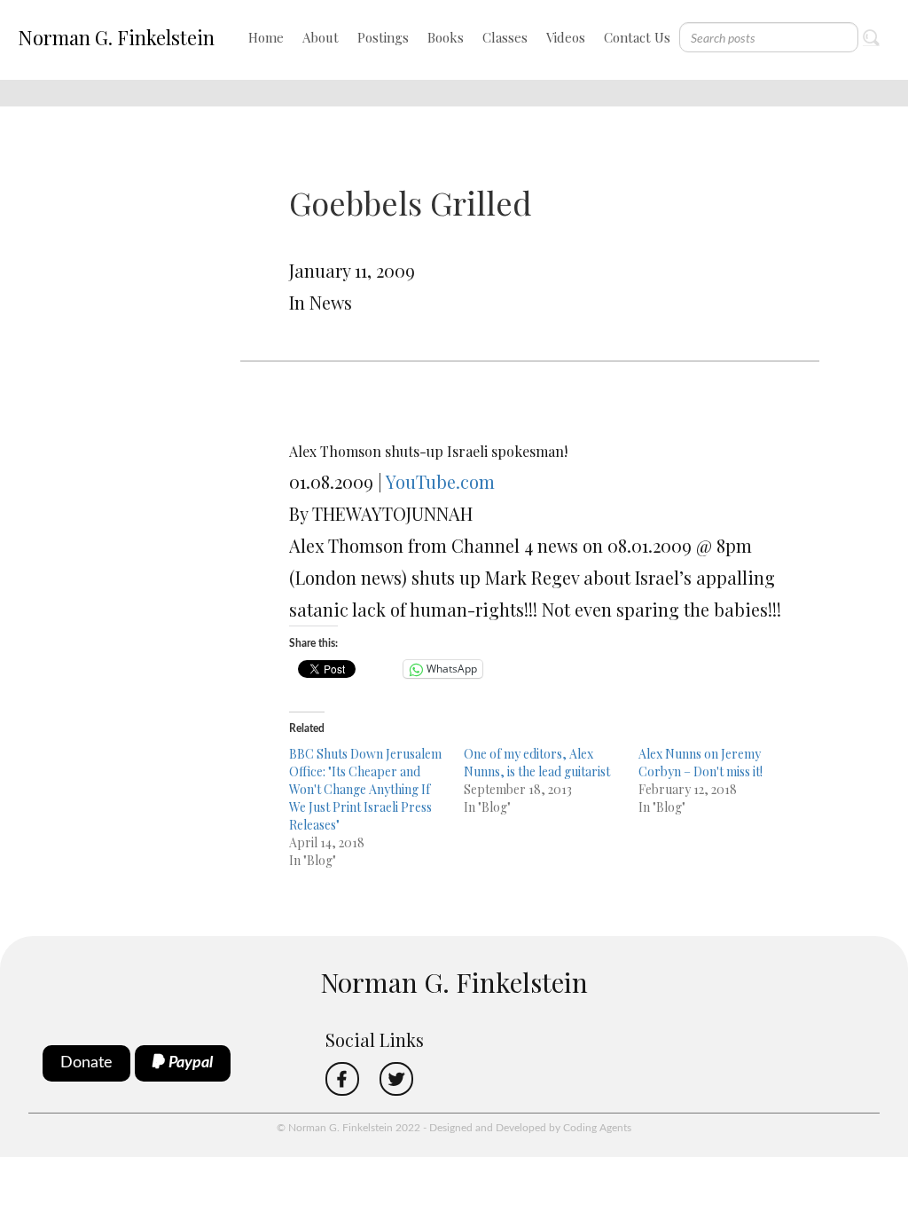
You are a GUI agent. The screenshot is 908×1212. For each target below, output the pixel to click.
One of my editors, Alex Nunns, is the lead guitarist (537, 762)
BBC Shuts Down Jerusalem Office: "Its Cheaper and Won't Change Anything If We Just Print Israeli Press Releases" (365, 789)
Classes (505, 37)
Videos (565, 37)
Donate (86, 1063)
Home (266, 37)
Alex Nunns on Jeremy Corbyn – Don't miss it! (700, 762)
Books (445, 37)
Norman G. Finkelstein (116, 37)
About (320, 37)
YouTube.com (440, 481)
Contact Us (637, 37)
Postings (383, 37)
